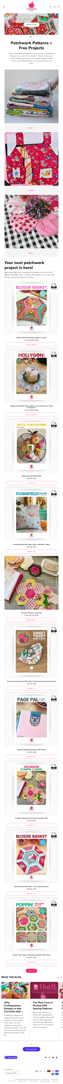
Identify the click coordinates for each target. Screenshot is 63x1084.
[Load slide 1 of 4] (25, 36)
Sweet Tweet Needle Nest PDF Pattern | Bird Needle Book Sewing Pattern (31, 681)
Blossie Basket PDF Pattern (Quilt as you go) (31, 337)
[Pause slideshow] (42, 36)
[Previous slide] (21, 36)
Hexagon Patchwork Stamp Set (31, 613)
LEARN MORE (31, 25)
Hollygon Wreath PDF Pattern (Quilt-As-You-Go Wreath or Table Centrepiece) (31, 407)
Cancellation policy (45, 1081)
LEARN (30, 191)
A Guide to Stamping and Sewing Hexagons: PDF (31, 818)
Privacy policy (54, 1079)
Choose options (31, 345)
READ (31, 253)
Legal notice (55, 1081)
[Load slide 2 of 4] (28, 36)
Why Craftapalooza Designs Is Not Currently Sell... (13, 1007)
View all (31, 971)
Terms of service (12, 1081)
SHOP (31, 128)
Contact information (33, 1081)
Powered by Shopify (35, 1079)
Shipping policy (23, 1081)
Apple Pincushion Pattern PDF (31, 476)
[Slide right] (35, 1044)
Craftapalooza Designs (24, 1079)
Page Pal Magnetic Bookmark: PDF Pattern (31, 750)
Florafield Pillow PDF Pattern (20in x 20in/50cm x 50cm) (31, 544)
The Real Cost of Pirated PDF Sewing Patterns (43, 1005)
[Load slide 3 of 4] (30, 36)
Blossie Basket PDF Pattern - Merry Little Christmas (31, 886)
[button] (4, 7)
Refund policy (46, 1079)
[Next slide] (38, 36)
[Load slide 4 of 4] (33, 36)
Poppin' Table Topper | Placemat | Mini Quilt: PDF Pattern (31, 955)
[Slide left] (28, 1044)
